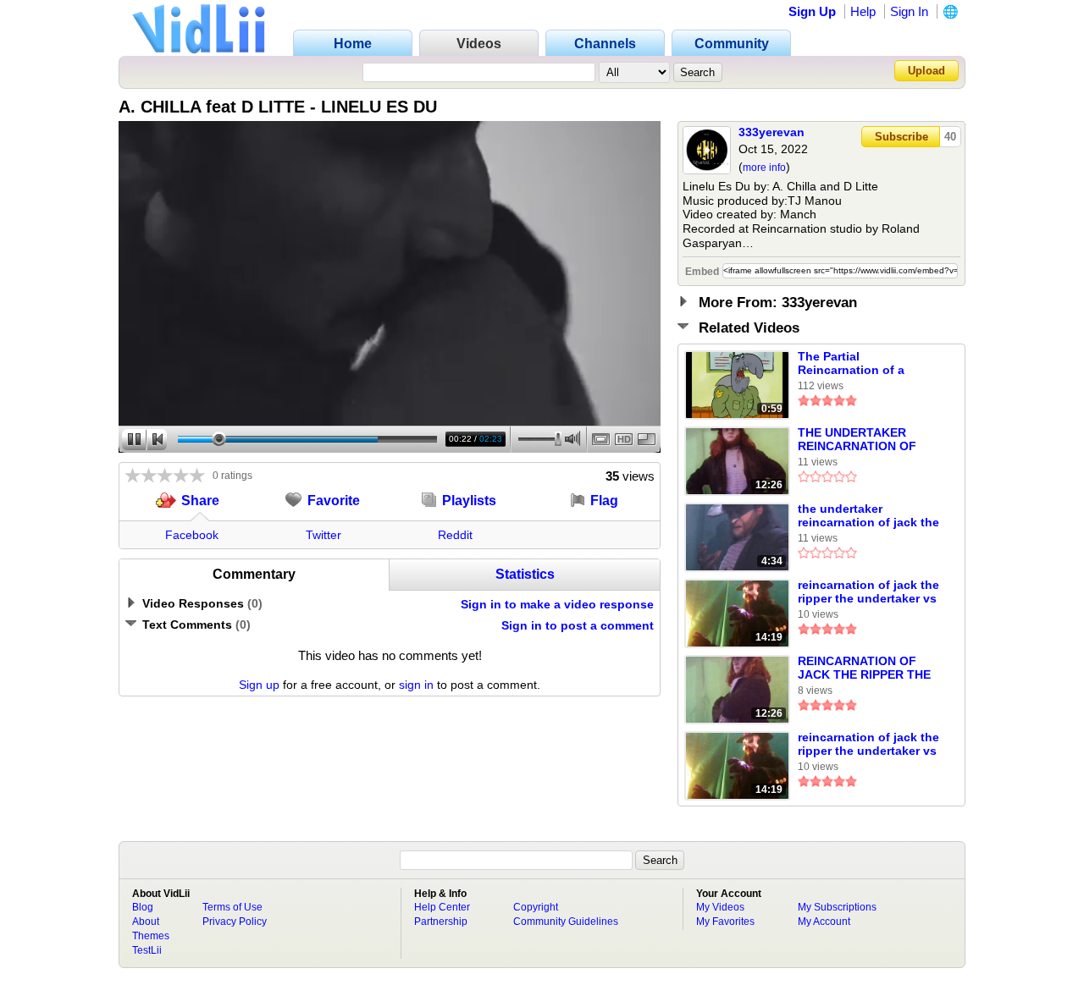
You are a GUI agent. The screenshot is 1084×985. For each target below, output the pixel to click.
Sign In (909, 11)
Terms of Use (232, 907)
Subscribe (901, 136)
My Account (824, 921)
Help (863, 11)
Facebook (191, 535)
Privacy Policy (234, 921)
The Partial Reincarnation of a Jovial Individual (851, 363)
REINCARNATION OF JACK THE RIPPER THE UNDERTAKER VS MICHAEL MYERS (864, 668)
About (145, 921)
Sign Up (812, 11)
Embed (702, 272)
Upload (926, 70)
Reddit (455, 535)
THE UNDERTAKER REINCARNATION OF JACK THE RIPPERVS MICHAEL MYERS (858, 440)
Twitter (323, 535)
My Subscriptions (837, 907)
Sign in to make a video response (557, 604)
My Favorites (725, 921)
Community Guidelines (565, 921)
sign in (416, 684)
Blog (142, 907)
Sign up (259, 684)
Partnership (440, 921)
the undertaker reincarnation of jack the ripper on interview (868, 516)
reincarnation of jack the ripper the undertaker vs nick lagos (868, 592)
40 (950, 136)
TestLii (147, 950)
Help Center (442, 907)
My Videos (720, 907)
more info (764, 167)
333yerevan (771, 132)
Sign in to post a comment (577, 625)
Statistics (525, 574)
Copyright (535, 907)
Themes (150, 936)
